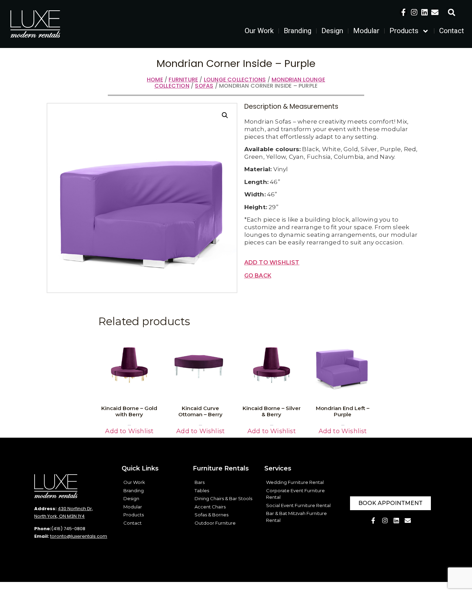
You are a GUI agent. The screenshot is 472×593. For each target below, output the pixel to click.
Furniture (183, 80)
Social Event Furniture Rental (298, 505)
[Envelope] (434, 12)
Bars (200, 482)
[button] (451, 12)
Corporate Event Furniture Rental (295, 494)
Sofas (204, 86)
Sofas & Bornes (211, 514)
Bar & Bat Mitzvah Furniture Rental (296, 517)
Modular (366, 31)
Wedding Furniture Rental (295, 482)
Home (155, 80)
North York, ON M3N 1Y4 (59, 516)
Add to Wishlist (272, 262)
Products (403, 31)
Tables (202, 490)
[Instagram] (414, 12)
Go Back (257, 275)
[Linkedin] (424, 12)
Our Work (259, 31)
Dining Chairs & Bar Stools (223, 498)
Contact (451, 31)
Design (332, 31)
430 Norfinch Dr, (75, 508)
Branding (297, 31)
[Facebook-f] (403, 12)
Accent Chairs (210, 506)
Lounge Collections (235, 80)
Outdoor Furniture (215, 523)
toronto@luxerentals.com (78, 536)
